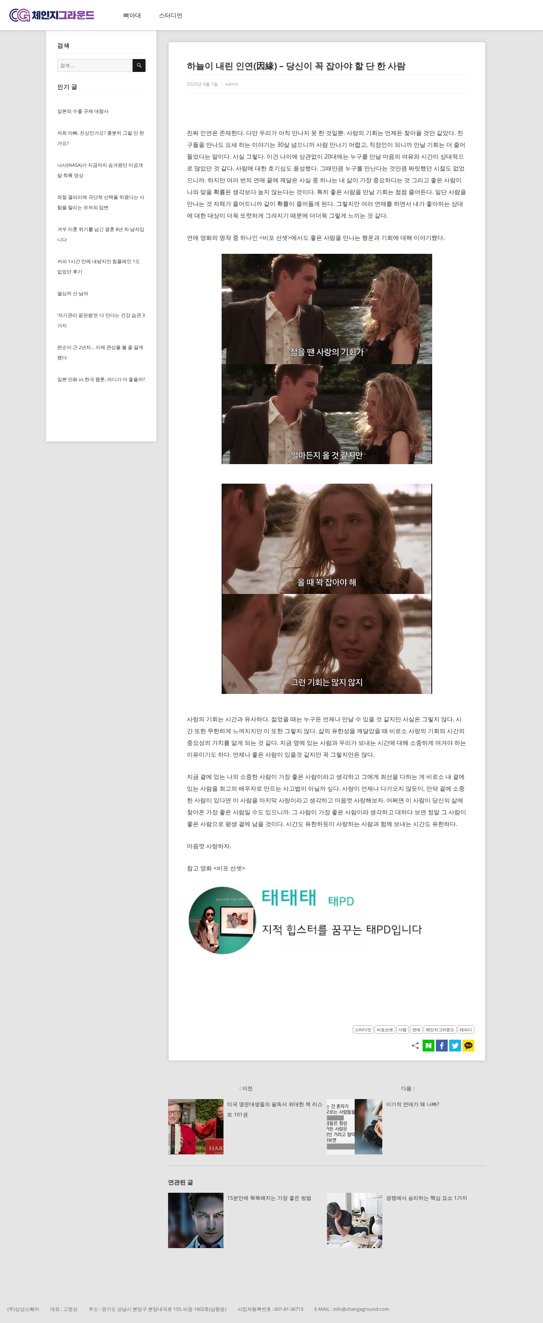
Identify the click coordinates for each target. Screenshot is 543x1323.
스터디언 (170, 15)
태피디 (466, 1029)
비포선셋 (385, 1029)
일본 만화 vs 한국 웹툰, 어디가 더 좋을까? (101, 379)
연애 (416, 1029)
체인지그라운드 (440, 1029)
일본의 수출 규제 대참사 (83, 111)
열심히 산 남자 (72, 293)
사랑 (403, 1029)
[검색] (139, 65)
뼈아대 (132, 15)
